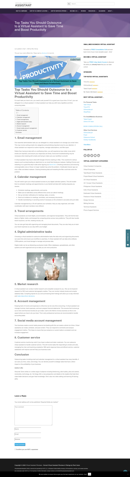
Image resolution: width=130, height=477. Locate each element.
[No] (128, 474)
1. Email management (22, 115)
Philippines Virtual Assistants (93, 186)
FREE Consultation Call (99, 49)
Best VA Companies (21, 11)
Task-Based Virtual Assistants (93, 173)
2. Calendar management (23, 117)
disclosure (44, 53)
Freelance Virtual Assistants (92, 197)
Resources (91, 11)
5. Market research (21, 124)
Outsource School (89, 137)
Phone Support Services (91, 210)
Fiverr (85, 135)
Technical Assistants (90, 207)
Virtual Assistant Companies (92, 166)
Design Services (89, 200)
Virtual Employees (89, 169)
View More (87, 145)
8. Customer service (21, 130)
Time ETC (87, 107)
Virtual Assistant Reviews (34, 465)
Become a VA (73, 11)
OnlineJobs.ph (88, 85)
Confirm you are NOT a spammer (27, 449)
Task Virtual (87, 105)
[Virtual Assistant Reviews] (23, 4)
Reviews (83, 11)
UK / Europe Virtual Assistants (93, 183)
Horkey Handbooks (90, 140)
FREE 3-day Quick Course (98, 62)
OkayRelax (87, 112)
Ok (89, 474)
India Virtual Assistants (91, 190)
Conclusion (19, 132)
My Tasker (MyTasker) (90, 92)
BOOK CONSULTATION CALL (93, 126)
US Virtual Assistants (90, 180)
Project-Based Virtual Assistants (94, 176)
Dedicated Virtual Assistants (92, 193)
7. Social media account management (26, 128)
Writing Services (89, 203)
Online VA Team (89, 121)
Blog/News (102, 11)
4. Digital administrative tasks (24, 122)
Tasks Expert (88, 88)
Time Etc (86, 82)
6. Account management (22, 126)
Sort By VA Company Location (38, 11)
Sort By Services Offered (58, 11)
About (110, 11)
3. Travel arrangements (22, 119)
